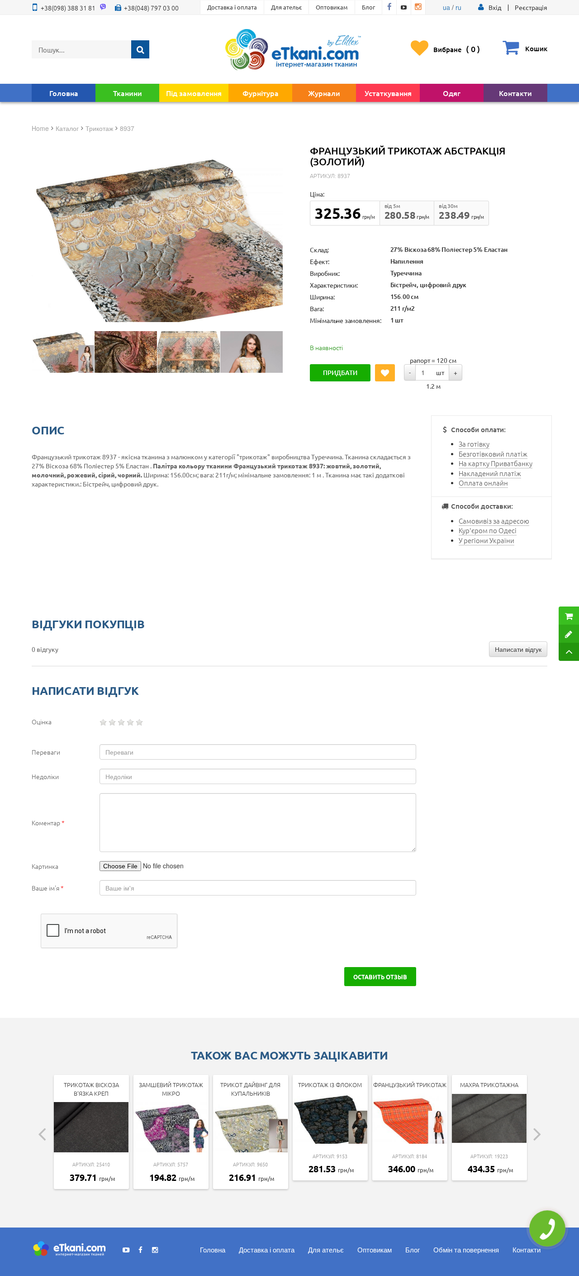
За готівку (474, 443)
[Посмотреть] (63, 352)
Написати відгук (518, 649)
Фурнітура (260, 93)
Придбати (340, 372)
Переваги (46, 751)
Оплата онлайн (483, 482)
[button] (495, 7)
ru (458, 7)
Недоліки (45, 776)
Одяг (451, 93)
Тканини (127, 93)
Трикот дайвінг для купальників (250, 1089)
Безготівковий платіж (493, 453)
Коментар (48, 822)
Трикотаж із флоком (330, 1084)
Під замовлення (194, 93)
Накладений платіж (490, 473)
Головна (63, 93)
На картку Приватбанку (495, 463)
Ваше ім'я (48, 887)
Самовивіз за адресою (494, 520)
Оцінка (42, 721)
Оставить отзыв (380, 977)
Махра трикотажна (489, 1084)
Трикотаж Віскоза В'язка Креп (91, 1089)
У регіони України (486, 540)
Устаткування (388, 93)
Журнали (324, 93)
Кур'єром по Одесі (488, 530)
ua (446, 7)
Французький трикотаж (409, 1084)
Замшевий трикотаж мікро (171, 1089)
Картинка (45, 866)
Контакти (515, 93)
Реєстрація (531, 7)
